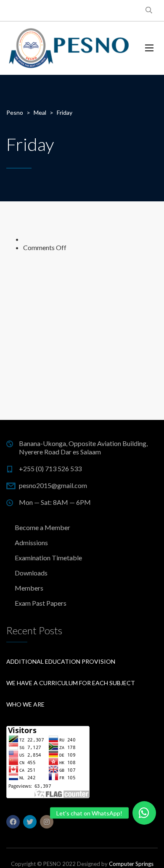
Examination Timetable (48, 558)
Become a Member (42, 527)
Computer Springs (131, 863)
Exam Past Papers (40, 603)
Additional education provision (60, 661)
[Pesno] (69, 48)
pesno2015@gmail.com (53, 485)
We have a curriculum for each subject (70, 682)
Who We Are (25, 704)
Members (29, 588)
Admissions (31, 542)
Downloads (31, 573)
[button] (144, 813)
